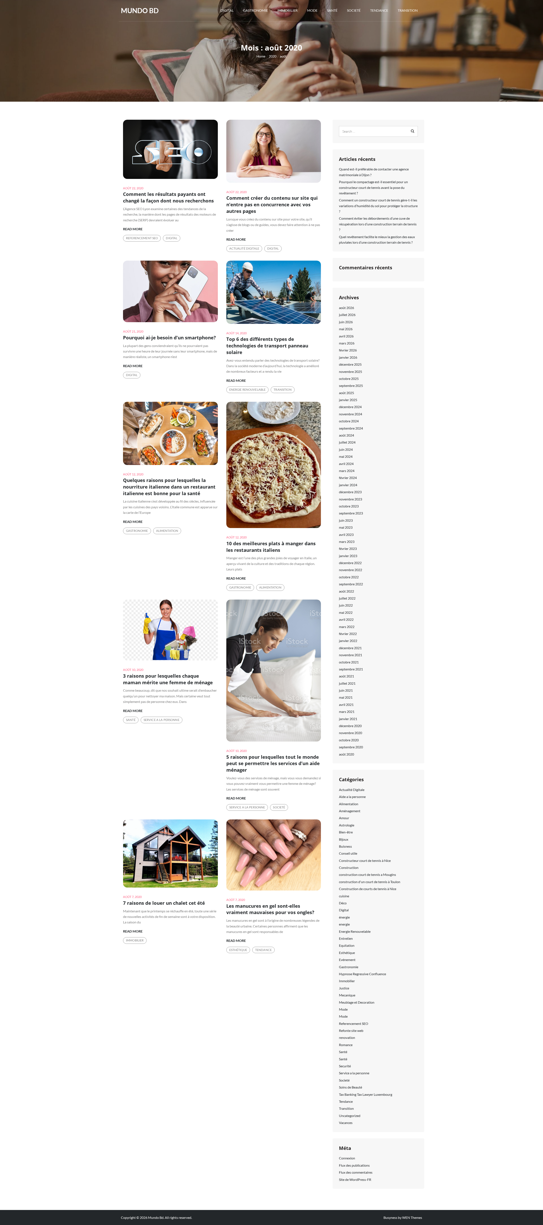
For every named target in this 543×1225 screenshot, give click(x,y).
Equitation (346, 945)
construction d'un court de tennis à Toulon (369, 882)
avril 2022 (346, 619)
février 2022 (348, 634)
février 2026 (348, 350)
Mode (312, 10)
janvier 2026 (348, 357)
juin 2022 (346, 605)
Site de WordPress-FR (355, 1179)
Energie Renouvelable (247, 389)
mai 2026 (346, 329)
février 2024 (348, 478)
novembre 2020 (350, 733)
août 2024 (346, 435)
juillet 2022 (347, 598)
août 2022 (346, 591)
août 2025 (346, 393)
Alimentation (167, 530)
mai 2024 (346, 456)
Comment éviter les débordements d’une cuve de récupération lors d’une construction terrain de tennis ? (378, 224)
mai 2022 (346, 612)
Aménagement (349, 811)
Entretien (346, 938)
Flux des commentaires (355, 1172)
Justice (344, 988)
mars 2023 (346, 541)
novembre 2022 (350, 570)
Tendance (379, 10)
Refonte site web (351, 1030)
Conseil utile (348, 853)
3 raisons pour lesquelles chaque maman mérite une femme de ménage (168, 679)
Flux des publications (354, 1165)
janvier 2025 (348, 400)
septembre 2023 (351, 513)
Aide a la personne (352, 797)
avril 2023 (346, 534)
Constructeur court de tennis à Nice (365, 860)
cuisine (344, 896)
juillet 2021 (347, 683)
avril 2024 (346, 464)
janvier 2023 (348, 556)
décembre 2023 (350, 492)
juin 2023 (346, 520)
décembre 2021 (350, 648)
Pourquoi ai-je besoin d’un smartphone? (169, 337)
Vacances (346, 1123)
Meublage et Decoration (356, 1002)
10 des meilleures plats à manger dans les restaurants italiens (271, 546)
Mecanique (347, 995)
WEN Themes (412, 1217)
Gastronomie (255, 10)
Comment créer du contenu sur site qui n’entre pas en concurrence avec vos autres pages (272, 204)
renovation (347, 1037)
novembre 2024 (350, 414)
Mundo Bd (140, 10)
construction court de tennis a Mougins (367, 874)
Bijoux (343, 839)
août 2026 (346, 308)
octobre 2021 (349, 662)
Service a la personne (161, 720)
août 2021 (346, 676)
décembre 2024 (350, 407)
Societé (354, 10)
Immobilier (287, 10)
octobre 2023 (349, 506)
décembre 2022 (350, 563)
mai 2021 (346, 697)
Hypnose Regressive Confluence (362, 974)
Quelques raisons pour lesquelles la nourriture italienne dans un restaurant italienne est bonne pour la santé (169, 486)
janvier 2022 (348, 641)
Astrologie (346, 825)
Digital (227, 10)
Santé (332, 10)
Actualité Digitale (244, 248)
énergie (344, 917)
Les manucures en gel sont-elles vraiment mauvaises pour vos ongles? (270, 909)
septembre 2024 (351, 428)
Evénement (347, 960)
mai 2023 (346, 527)
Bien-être (346, 832)
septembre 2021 (351, 669)
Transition (408, 10)
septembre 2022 (351, 584)
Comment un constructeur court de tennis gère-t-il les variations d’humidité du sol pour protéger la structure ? (378, 205)
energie (344, 924)
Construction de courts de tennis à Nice (367, 889)
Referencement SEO (142, 238)
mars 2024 (346, 471)
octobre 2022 (349, 577)
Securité (345, 1066)
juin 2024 (346, 449)
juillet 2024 (347, 442)
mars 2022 (346, 627)
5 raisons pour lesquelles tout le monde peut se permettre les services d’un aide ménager (273, 763)
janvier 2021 (348, 719)
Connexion (347, 1158)
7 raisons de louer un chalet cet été (164, 903)
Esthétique (238, 950)
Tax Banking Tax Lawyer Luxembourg (365, 1094)
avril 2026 (346, 336)
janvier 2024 (348, 485)
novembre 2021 (350, 655)
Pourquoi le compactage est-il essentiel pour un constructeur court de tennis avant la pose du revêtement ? (373, 187)
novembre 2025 (350, 371)
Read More (133, 229)
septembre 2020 (351, 747)
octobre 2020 (349, 740)
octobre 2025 (349, 378)
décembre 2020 (350, 726)
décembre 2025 (350, 364)
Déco (343, 903)
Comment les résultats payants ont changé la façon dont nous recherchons (168, 197)
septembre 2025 (351, 386)
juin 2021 (346, 690)
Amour (344, 818)
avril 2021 (346, 704)
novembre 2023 (350, 499)
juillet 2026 (347, 315)
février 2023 (348, 548)
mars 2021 (346, 711)
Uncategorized (349, 1116)
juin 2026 (346, 322)
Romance (346, 1045)
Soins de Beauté (350, 1087)
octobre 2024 (349, 421)
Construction (348, 867)
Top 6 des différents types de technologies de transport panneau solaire (267, 345)
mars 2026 (346, 343)
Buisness (345, 846)
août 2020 (346, 754)
